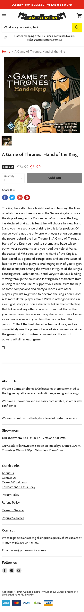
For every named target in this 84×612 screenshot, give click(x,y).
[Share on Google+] (20, 197)
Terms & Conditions (14, 482)
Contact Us (9, 478)
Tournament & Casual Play (18, 487)
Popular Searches (13, 518)
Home (6, 51)
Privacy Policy (10, 495)
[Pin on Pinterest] (27, 197)
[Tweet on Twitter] (12, 197)
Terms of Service (13, 510)
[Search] (77, 27)
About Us (8, 473)
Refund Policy (11, 502)
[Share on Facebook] (5, 197)
